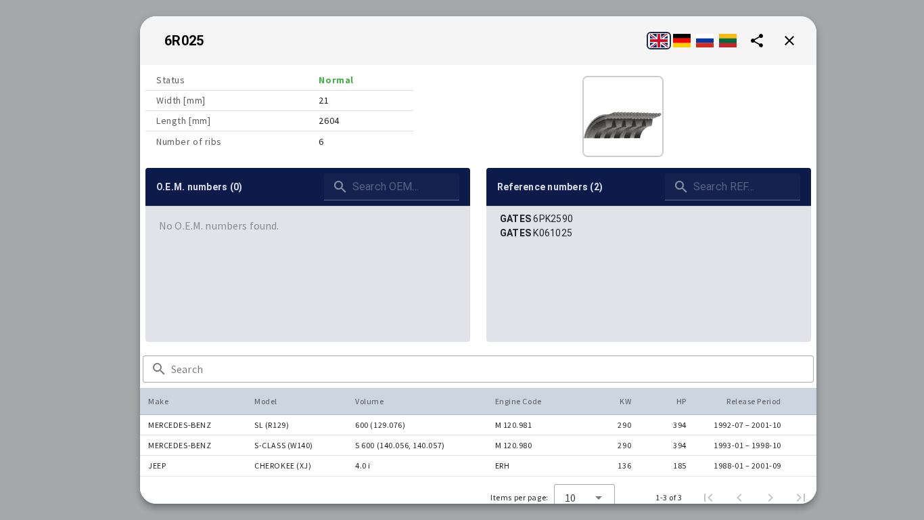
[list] (307, 225)
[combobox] (584, 497)
